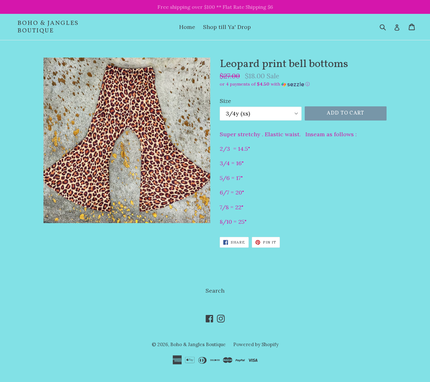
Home (187, 27)
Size (225, 100)
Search (215, 290)
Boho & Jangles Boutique (48, 27)
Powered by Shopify (256, 344)
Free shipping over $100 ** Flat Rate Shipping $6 (215, 7)
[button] (303, 84)
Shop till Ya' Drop (227, 27)
